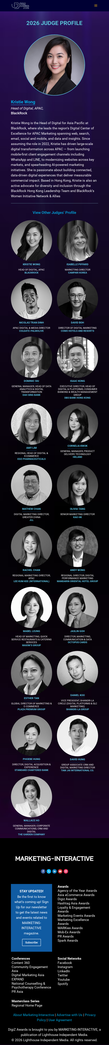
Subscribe (31, 942)
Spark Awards (68, 940)
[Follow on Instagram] (66, 871)
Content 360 (21, 963)
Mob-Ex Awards (69, 932)
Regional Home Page (27, 1005)
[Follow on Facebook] (43, 871)
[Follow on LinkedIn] (54, 871)
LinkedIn (64, 971)
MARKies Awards (70, 928)
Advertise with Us (69, 1015)
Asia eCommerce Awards (76, 895)
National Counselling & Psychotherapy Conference (31, 985)
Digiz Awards (67, 899)
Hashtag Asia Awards (73, 903)
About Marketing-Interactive (33, 1015)
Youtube (64, 980)
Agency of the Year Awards (77, 891)
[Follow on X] (49, 871)
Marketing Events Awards (76, 916)
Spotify (63, 984)
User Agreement (60, 1020)
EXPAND (18, 979)
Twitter (63, 975)
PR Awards (66, 936)
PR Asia (17, 992)
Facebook (65, 963)
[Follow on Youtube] (60, 871)
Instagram (65, 967)
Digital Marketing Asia (28, 975)
